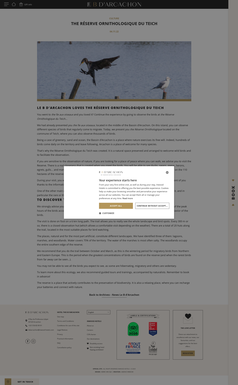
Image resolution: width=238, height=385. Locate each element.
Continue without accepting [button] (153, 205)
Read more (127, 198)
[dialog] (119, 192)
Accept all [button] (116, 205)
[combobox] (167, 172)
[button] (106, 213)
